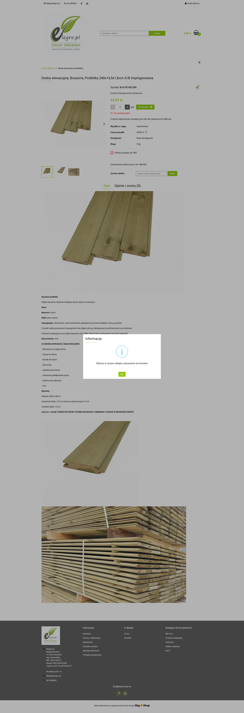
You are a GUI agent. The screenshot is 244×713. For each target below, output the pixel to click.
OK (122, 374)
